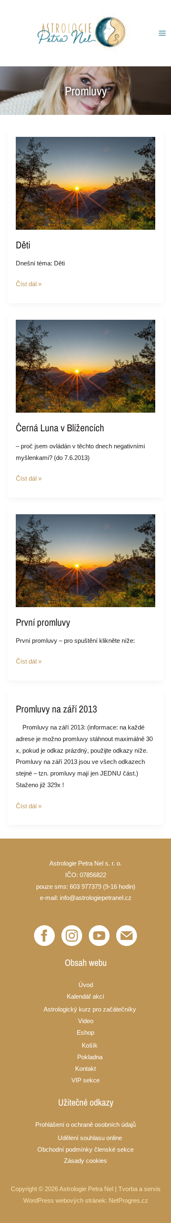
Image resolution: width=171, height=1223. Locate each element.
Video (85, 1020)
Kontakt (85, 1068)
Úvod (85, 984)
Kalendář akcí (85, 996)
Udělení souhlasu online (90, 1137)
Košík (90, 1045)
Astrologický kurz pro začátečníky (90, 1009)
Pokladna (90, 1056)
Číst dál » (29, 282)
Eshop (85, 1032)
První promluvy (43, 622)
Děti (23, 244)
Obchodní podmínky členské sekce (85, 1149)
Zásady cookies (85, 1160)
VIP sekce (85, 1080)
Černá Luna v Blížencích (60, 427)
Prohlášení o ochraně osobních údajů (85, 1124)
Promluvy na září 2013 (56, 708)
